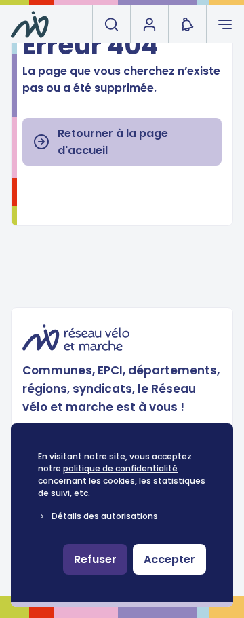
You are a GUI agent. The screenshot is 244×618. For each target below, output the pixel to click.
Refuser (95, 559)
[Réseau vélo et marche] (30, 24)
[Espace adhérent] (149, 24)
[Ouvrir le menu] (225, 24)
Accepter (169, 559)
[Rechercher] (111, 24)
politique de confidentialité (120, 468)
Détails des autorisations (105, 516)
